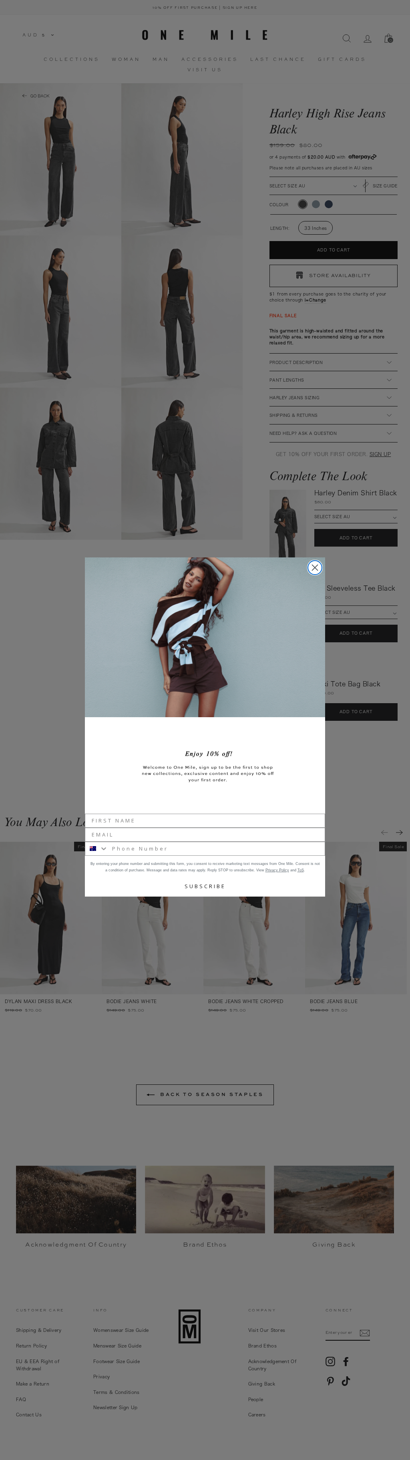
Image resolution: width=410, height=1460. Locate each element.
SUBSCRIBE (205, 886)
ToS (300, 870)
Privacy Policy (277, 870)
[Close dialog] (315, 568)
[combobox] (96, 848)
